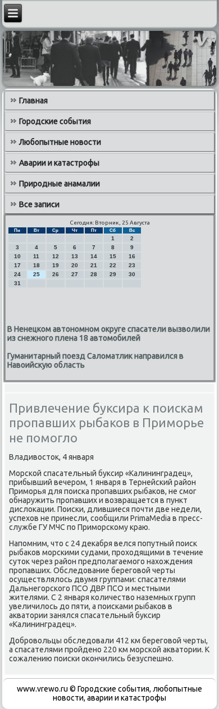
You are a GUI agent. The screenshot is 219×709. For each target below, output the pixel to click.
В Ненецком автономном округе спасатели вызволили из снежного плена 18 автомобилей (108, 333)
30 (132, 274)
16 (132, 256)
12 (55, 256)
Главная (33, 100)
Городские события (55, 121)
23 (132, 265)
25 (36, 274)
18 (36, 265)
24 (17, 274)
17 (17, 265)
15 (113, 256)
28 (93, 274)
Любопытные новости (60, 142)
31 (17, 283)
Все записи (39, 204)
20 (74, 265)
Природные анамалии (59, 183)
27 (74, 274)
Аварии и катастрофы (59, 162)
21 (93, 265)
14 (93, 256)
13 (74, 256)
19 (55, 265)
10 (17, 256)
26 (55, 274)
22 (113, 265)
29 (113, 274)
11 (36, 256)
